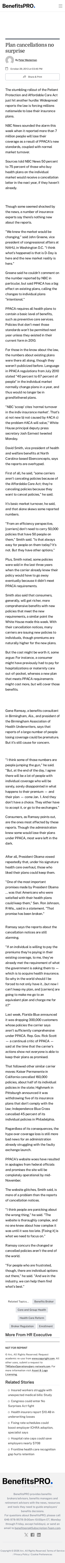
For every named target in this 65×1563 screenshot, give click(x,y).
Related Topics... (18, 1301)
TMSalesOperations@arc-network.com (27, 1366)
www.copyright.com (43, 1358)
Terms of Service (55, 1550)
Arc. (22, 1550)
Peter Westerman (27, 60)
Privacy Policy (21, 1554)
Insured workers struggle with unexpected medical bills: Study (30, 1392)
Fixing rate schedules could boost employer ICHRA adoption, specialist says (30, 1427)
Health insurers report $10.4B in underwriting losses (31, 1414)
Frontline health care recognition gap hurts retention (32, 1452)
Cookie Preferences (41, 1554)
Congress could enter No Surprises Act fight (26, 1403)
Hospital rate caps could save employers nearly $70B (30, 1441)
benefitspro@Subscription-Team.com (37, 1528)
